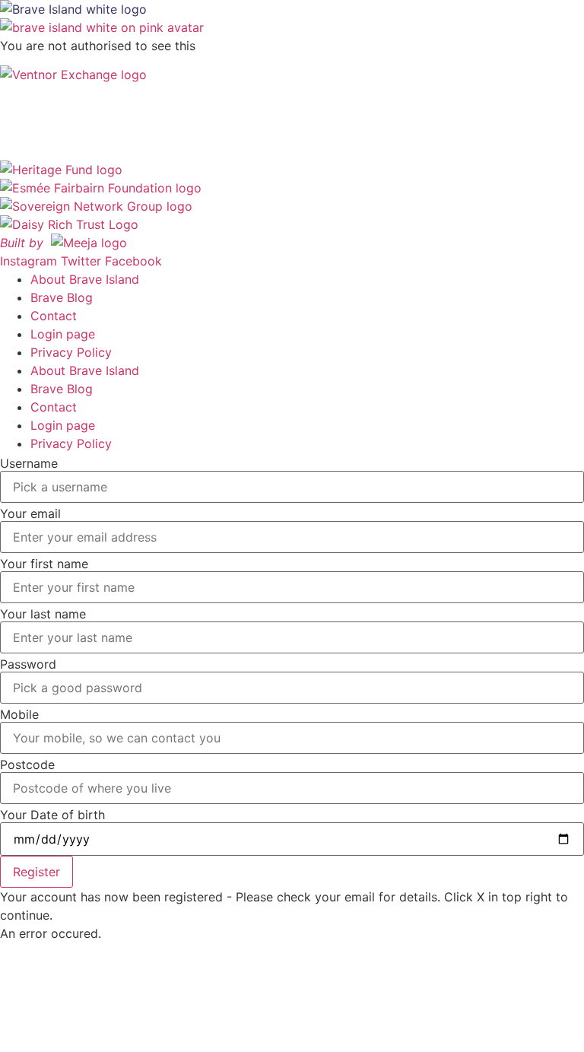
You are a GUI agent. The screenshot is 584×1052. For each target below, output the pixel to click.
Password (28, 664)
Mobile (19, 714)
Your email (30, 513)
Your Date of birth (52, 815)
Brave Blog (61, 297)
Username (29, 463)
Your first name (44, 564)
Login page (62, 334)
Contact (53, 315)
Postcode (27, 764)
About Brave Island (84, 279)
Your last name (43, 614)
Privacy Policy (71, 352)
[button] (36, 872)
